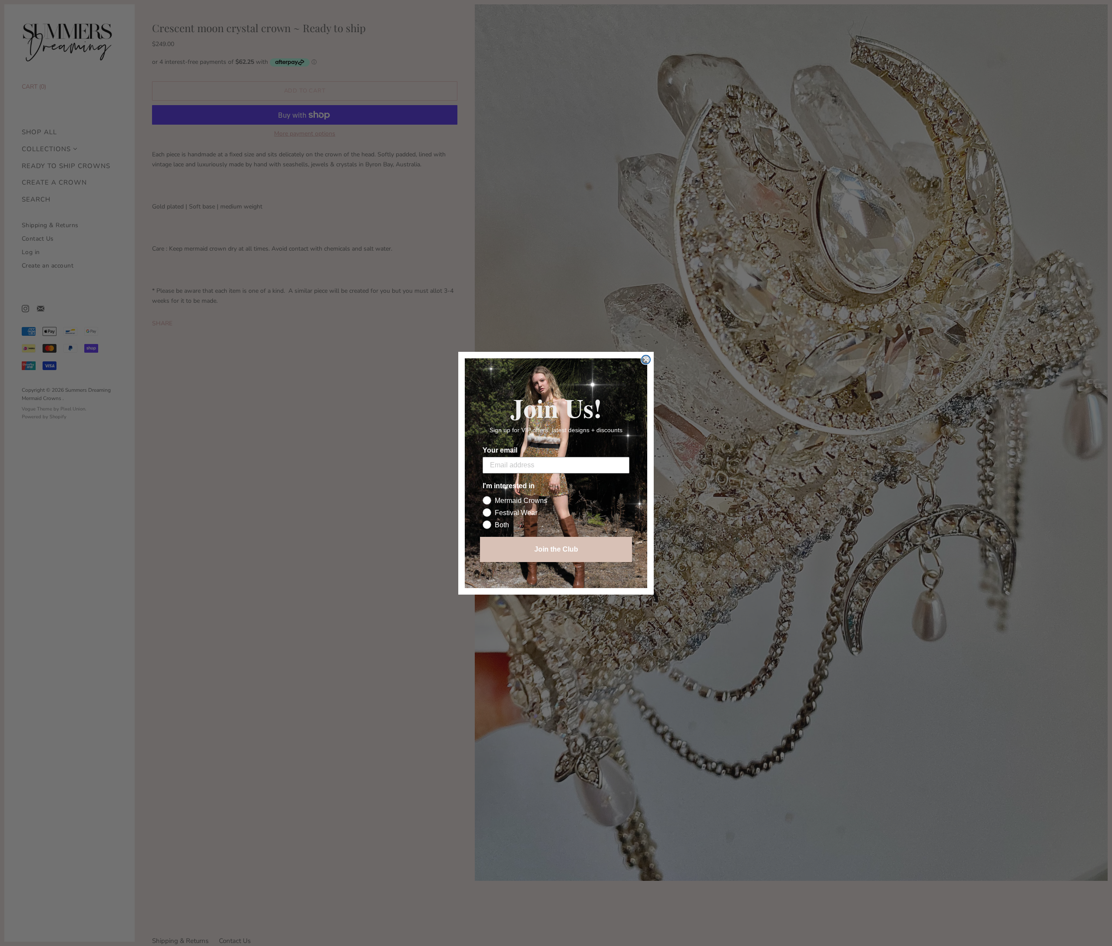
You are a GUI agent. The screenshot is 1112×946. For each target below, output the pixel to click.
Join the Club (556, 549)
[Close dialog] (646, 359)
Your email (500, 450)
